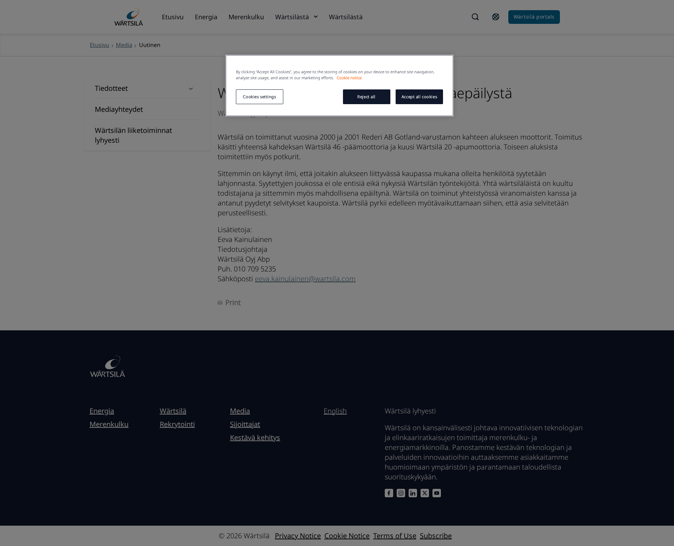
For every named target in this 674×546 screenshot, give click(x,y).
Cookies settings (259, 96)
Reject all (366, 96)
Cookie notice (349, 77)
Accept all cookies (419, 96)
